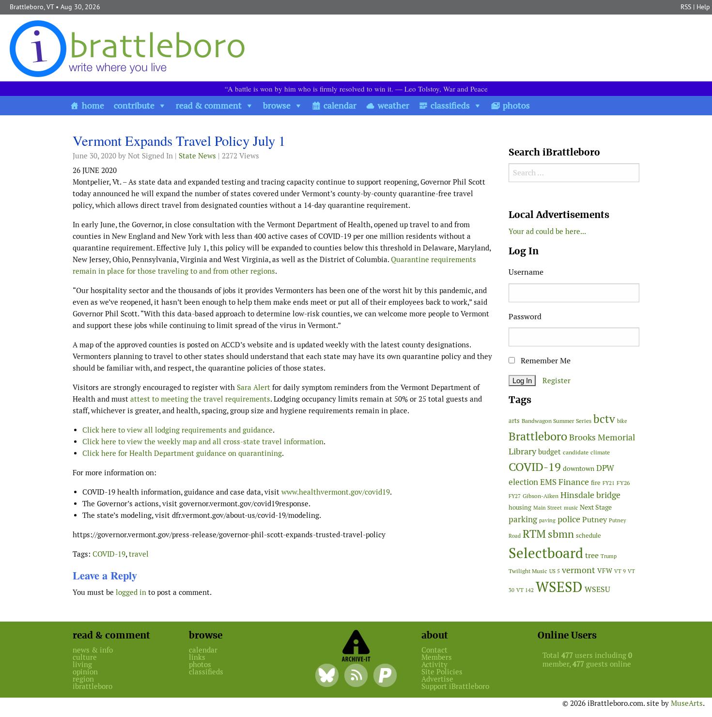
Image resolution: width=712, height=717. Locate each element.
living (82, 664)
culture (85, 657)
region (83, 679)
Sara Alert (253, 387)
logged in (131, 592)
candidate (575, 452)
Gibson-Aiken (540, 495)
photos (516, 105)
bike (622, 421)
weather (393, 105)
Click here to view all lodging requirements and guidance (177, 430)
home (93, 105)
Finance (573, 481)
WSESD (559, 587)
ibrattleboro (92, 686)
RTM (534, 534)
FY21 (609, 483)
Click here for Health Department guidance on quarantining (182, 453)
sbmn (561, 534)
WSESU (597, 589)
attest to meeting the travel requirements (200, 399)
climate (600, 452)
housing (520, 507)
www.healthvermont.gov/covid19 (335, 492)
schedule (588, 535)
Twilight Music (528, 571)
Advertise (437, 679)
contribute (134, 105)
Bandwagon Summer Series (556, 420)
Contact (434, 650)
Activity (434, 664)
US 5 (554, 571)
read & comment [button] (209, 105)
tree (592, 555)
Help (703, 6)
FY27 (515, 496)
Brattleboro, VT (32, 6)
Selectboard (546, 553)
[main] (283, 368)
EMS (548, 482)
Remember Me (545, 361)
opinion (85, 671)
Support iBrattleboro (455, 686)
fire (596, 483)
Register (556, 380)
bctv (604, 419)
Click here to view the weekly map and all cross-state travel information (203, 441)
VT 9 (620, 571)
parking (523, 519)
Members (436, 657)
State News (197, 155)
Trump (609, 556)
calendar (340, 105)
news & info (93, 650)
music (571, 507)
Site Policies (442, 671)
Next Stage (596, 507)
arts (514, 421)
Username (526, 272)
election (523, 482)
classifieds (450, 105)
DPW (605, 468)
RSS (686, 6)
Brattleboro (538, 436)
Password (525, 317)
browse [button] (277, 105)
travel (139, 554)
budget (549, 451)
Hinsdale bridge (590, 494)
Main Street (547, 507)
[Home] (129, 48)
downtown (578, 468)
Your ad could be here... (547, 231)
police (568, 519)
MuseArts (687, 703)
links (197, 657)
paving (547, 520)
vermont (578, 570)
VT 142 (525, 590)
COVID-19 (109, 554)
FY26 (623, 483)
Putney (594, 519)
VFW (604, 570)
